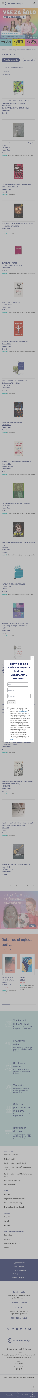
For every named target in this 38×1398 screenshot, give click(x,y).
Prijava (11, 702)
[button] (32, 658)
